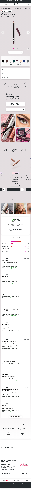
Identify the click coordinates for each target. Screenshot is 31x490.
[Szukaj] (6, 4)
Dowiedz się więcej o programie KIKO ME (9, 469)
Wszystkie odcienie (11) (15, 64)
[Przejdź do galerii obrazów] (15, 33)
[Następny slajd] (29, 1)
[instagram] (16, 473)
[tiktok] (23, 473)
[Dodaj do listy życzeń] (4, 189)
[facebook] (19, 473)
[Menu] (2, 4)
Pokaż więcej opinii (15, 416)
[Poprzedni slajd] (2, 1)
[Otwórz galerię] (28, 49)
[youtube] (26, 473)
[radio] (3, 61)
